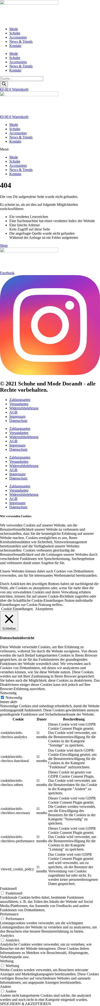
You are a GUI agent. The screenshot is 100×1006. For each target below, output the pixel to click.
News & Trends (21, 41)
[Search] (4, 84)
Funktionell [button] (8, 889)
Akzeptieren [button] (44, 609)
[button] (50, 149)
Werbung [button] (6, 961)
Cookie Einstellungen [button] (17, 609)
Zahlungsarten (19, 400)
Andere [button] (5, 987)
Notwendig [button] (8, 693)
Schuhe (14, 33)
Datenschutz (18, 421)
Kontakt (15, 46)
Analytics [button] (7, 935)
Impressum (17, 416)
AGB (13, 412)
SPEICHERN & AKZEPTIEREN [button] (25, 1004)
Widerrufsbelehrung (23, 408)
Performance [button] (9, 914)
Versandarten (18, 404)
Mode (13, 29)
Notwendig (14, 698)
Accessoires (18, 37)
